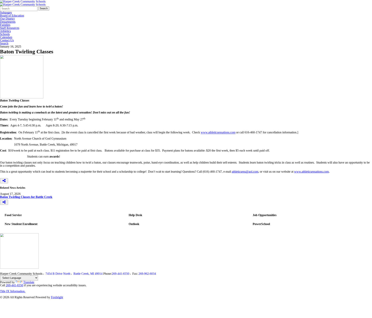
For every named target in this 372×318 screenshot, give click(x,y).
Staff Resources (9, 28)
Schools (5, 34)
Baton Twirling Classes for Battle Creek (26, 197)
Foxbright (57, 297)
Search (44, 8)
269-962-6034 (147, 273)
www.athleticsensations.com (218, 132)
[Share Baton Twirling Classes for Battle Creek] (4, 202)
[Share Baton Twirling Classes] (4, 180)
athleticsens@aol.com (245, 171)
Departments (8, 21)
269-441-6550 (120, 273)
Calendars (6, 37)
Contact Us (7, 40)
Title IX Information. (12, 291)
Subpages (6, 12)
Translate (28, 282)
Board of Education (12, 15)
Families (5, 24)
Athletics (5, 31)
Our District (7, 18)
